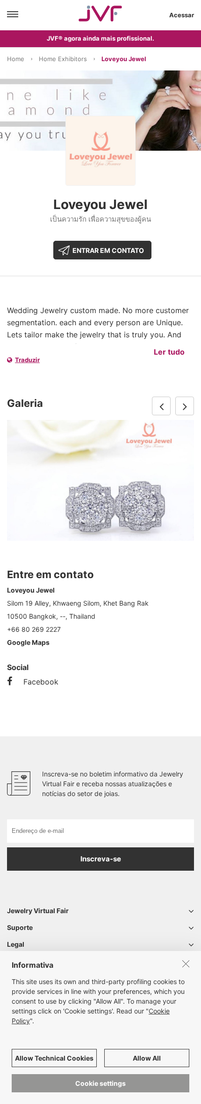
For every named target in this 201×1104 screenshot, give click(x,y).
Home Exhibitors (63, 59)
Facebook (40, 681)
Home (15, 59)
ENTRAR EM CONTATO (108, 250)
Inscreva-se (100, 858)
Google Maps (28, 642)
